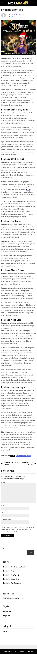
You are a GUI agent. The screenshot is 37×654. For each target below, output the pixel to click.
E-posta (4, 512)
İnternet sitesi (6, 519)
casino (16, 135)
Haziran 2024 (7, 612)
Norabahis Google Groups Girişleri (15, 567)
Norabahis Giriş (8, 571)
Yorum (4, 482)
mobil (28, 189)
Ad (2, 505)
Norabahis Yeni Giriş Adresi (12, 583)
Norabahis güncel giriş (23, 455)
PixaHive (30, 651)
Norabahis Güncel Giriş (11, 579)
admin (11, 16)
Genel (13, 455)
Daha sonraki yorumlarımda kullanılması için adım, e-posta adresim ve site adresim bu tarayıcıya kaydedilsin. (19, 529)
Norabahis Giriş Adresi (11, 575)
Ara (4, 549)
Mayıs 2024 (7, 616)
